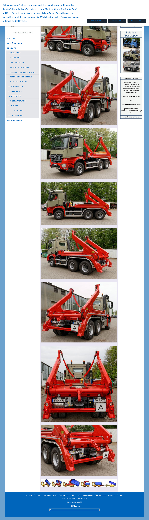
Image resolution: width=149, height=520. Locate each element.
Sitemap (37, 495)
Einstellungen (63, 13)
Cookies (120, 495)
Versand (111, 495)
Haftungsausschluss (84, 495)
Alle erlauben (136, 21)
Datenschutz (64, 495)
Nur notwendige (96, 21)
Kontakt (29, 495)
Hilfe (73, 495)
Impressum (47, 495)
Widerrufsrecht (100, 495)
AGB (55, 495)
